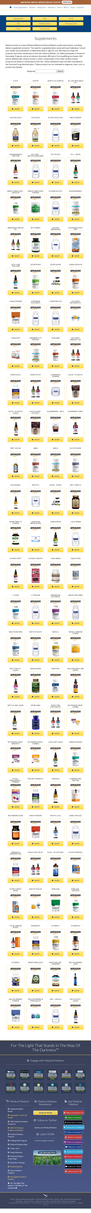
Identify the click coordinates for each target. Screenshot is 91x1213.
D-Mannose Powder (55, 375)
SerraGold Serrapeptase (15, 853)
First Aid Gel (15, 448)
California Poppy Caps (75, 228)
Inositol (35, 485)
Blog (61, 1199)
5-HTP (15, 81)
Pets (18, 29)
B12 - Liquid (75, 154)
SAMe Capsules (75, 816)
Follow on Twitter (74, 1161)
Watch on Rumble (74, 1117)
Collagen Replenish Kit (75, 302)
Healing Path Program (18, 1140)
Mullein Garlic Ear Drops (75, 669)
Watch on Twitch (74, 1147)
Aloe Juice (35, 118)
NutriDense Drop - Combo (75, 706)
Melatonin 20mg (75, 595)
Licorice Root (16, 558)
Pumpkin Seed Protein (75, 779)
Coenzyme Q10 (55, 301)
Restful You (55, 816)
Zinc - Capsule (55, 999)
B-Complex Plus (55, 191)
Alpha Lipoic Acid (55, 118)
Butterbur (35, 228)
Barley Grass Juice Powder (35, 191)
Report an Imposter (69, 1201)
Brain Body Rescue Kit (16, 228)
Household (44, 29)
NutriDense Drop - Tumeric (36, 742)
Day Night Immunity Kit (75, 338)
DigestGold (16, 375)
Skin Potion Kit (35, 889)
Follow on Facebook (74, 1132)
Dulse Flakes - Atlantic (36, 412)
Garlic (55, 448)
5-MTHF (36, 81)
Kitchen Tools (44, 23)
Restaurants (51, 7)
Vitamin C (55, 926)
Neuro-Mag (35, 705)
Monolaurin (35, 669)
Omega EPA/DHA (75, 742)
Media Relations (16, 1152)
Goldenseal (15, 485)
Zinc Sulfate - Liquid (75, 999)
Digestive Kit (35, 375)
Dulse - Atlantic (75, 375)
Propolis (55, 779)
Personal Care (71, 23)
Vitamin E (16, 962)
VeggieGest (35, 926)
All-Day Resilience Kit (75, 81)
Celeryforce (35, 265)
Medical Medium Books (72, 1199)
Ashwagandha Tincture (15, 155)
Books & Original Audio (20, 7)
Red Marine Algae (15, 816)
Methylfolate (35, 632)
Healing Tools (41, 7)
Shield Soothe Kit (35, 852)
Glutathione (75, 448)
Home (12, 1199)
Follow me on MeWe (74, 1152)
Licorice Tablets (35, 558)
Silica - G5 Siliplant (55, 852)
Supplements (80, 7)
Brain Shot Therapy (17, 1162)
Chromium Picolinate (35, 302)
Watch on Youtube (74, 1137)
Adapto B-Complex (55, 81)
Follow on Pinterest (74, 1156)
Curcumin (55, 338)
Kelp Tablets (75, 485)
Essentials (32, 7)
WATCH (66, 7)
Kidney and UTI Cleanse (15, 522)
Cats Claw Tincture (15, 265)
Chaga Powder (15, 301)
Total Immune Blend (15, 926)
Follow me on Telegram (75, 1127)
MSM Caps (55, 669)
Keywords (31, 71)
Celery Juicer (55, 265)
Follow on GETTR (74, 1171)
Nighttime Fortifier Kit (55, 706)
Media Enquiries (16, 1166)
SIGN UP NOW (45, 1113)
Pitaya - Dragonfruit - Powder (15, 779)
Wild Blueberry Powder (15, 999)
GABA (35, 448)
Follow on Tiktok (74, 1166)
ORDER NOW (67, 2)
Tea (18, 23)
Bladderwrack (75, 191)
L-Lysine (15, 595)
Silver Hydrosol (75, 852)
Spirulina (55, 889)
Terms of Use (40, 1201)
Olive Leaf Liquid (55, 742)
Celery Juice (14, 1148)
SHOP (16, 109)
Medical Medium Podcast (45, 1199)
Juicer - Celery (55, 485)
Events (59, 7)
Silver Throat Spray (15, 889)
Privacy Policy (29, 1201)
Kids (44, 18)
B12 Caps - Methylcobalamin (35, 155)
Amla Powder (75, 118)
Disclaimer (19, 1201)
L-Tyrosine (35, 595)
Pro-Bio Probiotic (35, 779)
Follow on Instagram (74, 1142)
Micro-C (55, 632)
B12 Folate (55, 154)
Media (57, 1199)
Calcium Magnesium (55, 228)
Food (71, 18)
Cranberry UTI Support (35, 338)
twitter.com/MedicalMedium (45, 1128)
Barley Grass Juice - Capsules (15, 191)
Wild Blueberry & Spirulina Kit (35, 999)
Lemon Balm (55, 522)
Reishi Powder (36, 816)
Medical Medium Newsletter (25, 1199)
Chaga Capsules (75, 265)
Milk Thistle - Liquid (15, 669)
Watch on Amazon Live (74, 1113)
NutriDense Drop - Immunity (16, 742)
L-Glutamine (75, 522)
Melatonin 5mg (15, 632)
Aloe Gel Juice (15, 118)
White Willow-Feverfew (55, 963)
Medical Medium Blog (18, 1144)
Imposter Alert (55, 1201)
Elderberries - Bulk (55, 411)
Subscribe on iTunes (74, 1122)
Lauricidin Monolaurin (35, 522)
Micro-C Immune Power (75, 632)
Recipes (72, 7)
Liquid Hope (75, 558)
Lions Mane (55, 558)
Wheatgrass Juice (35, 962)
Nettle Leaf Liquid (16, 705)
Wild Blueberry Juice (75, 963)
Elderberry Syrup (75, 411)
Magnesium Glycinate (55, 595)
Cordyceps (15, 338)
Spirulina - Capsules (75, 889)
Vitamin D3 (75, 926)
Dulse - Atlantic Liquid (15, 412)
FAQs (47, 1201)
